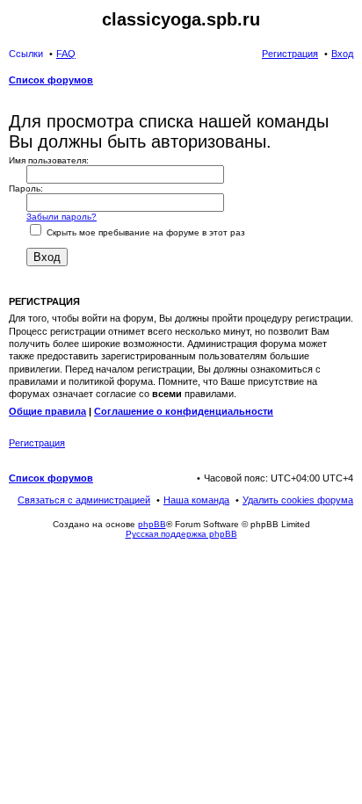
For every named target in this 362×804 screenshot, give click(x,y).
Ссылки (26, 53)
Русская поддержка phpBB (181, 534)
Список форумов (51, 478)
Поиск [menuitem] (348, 82)
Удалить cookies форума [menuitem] (298, 500)
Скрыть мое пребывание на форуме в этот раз (144, 232)
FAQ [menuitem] (66, 53)
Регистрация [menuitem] (290, 53)
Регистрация (37, 443)
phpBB (152, 524)
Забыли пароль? (61, 216)
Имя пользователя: (49, 160)
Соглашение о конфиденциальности (183, 411)
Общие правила (47, 411)
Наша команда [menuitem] (196, 500)
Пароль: (26, 188)
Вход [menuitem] (342, 53)
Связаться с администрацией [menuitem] (84, 500)
